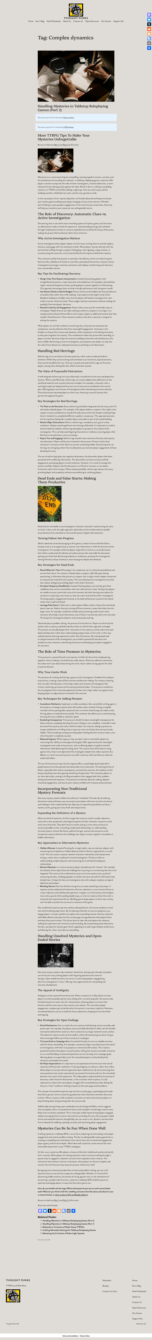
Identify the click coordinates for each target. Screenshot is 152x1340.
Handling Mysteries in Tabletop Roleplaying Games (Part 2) (73, 108)
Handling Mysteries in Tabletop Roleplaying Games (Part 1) (68, 1223)
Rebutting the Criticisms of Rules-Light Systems (64, 1233)
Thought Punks (76, 18)
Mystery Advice (68, 117)
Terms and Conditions (70, 1336)
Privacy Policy (85, 1336)
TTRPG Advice (68, 127)
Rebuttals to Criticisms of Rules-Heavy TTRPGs (63, 1226)
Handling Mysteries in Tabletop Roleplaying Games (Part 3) (68, 1220)
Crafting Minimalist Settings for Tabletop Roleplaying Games (69, 1230)
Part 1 (56, 144)
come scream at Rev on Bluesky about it (71, 1194)
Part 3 (65, 144)
